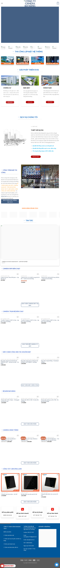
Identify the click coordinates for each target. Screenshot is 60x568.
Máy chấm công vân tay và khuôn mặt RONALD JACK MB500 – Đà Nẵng (29, 361)
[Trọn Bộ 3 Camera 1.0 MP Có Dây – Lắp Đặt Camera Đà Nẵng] (30, 317)
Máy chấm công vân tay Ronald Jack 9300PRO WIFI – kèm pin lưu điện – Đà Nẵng (10, 362)
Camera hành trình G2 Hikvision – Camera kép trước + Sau (8, 439)
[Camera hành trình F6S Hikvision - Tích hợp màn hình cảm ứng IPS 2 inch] (50, 435)
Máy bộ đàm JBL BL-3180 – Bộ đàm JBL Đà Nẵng (30, 400)
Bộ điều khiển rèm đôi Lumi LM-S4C (29, 494)
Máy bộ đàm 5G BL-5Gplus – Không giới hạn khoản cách (10, 400)
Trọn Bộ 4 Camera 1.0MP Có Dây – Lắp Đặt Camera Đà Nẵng (50, 321)
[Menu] (2, 3)
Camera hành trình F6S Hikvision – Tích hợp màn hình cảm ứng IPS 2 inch (50, 439)
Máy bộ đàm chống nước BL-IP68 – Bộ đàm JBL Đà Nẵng (49, 400)
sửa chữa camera (44, 33)
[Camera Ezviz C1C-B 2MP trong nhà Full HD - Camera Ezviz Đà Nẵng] (30, 274)
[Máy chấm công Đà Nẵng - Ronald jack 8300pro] (50, 357)
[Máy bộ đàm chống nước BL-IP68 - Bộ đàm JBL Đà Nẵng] (50, 396)
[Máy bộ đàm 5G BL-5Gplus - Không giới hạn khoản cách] (10, 396)
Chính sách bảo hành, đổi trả (11, 547)
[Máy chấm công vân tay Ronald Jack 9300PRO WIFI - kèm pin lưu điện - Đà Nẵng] (10, 357)
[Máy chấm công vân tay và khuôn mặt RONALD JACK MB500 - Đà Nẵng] (30, 357)
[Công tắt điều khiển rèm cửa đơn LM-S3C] (50, 482)
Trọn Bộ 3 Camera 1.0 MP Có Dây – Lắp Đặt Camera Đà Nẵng (30, 321)
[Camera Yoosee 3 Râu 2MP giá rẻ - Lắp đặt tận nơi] (10, 274)
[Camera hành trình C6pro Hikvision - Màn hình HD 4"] (30, 435)
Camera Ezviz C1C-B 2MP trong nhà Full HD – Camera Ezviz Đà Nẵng (30, 278)
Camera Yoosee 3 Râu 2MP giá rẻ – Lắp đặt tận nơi (10, 278)
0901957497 (4, 196)
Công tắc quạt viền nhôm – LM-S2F (9, 494)
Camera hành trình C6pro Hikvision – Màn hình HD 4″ (29, 439)
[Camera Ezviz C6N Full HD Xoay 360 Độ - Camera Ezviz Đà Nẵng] (50, 274)
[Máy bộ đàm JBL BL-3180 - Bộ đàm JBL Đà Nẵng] (30, 396)
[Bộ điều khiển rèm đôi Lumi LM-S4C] (30, 482)
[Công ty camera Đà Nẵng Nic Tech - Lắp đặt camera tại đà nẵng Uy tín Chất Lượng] (30, 3)
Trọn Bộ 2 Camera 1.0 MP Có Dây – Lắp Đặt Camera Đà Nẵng (10, 321)
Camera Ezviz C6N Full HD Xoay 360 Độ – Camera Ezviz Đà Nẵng (50, 278)
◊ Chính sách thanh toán (9, 544)
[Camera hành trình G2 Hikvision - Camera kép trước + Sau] (10, 435)
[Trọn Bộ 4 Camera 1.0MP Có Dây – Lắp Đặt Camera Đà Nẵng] (50, 317)
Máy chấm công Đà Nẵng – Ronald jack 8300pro (50, 361)
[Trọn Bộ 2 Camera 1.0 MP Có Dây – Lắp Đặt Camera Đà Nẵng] (10, 317)
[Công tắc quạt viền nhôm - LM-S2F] (10, 482)
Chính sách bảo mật (9, 535)
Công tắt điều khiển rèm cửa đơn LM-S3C (49, 494)
